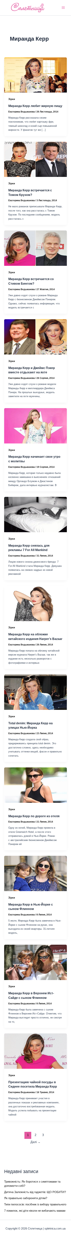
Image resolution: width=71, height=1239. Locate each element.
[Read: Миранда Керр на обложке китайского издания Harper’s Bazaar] (35, 603)
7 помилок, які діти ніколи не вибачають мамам (34, 1210)
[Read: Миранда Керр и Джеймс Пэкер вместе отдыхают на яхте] (35, 336)
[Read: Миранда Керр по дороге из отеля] (35, 784)
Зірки (11, 99)
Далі (35, 1142)
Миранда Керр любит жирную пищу (35, 106)
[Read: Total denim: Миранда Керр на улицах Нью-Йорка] (35, 692)
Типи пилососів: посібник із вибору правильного (35, 1204)
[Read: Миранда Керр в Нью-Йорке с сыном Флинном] (35, 873)
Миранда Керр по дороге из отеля (33, 816)
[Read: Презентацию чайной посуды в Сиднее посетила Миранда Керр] (35, 1050)
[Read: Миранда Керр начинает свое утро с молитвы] (35, 425)
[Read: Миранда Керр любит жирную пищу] (35, 74)
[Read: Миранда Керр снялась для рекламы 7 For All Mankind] (35, 514)
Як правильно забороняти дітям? (25, 1198)
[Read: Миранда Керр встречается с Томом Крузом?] (35, 159)
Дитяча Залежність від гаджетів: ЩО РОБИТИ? (35, 1192)
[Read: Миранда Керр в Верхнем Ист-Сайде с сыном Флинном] (35, 962)
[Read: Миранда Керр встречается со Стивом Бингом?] (35, 247)
